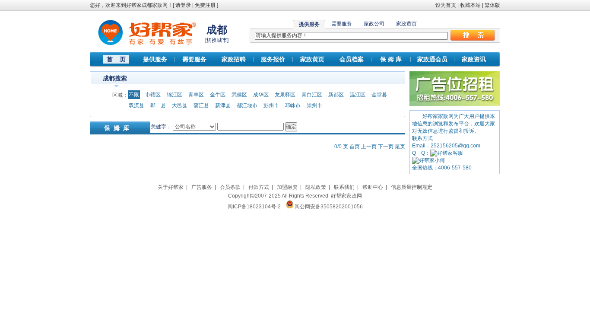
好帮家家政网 (346, 196)
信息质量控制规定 (411, 187)
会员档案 (351, 59)
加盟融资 (287, 187)
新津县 (223, 105)
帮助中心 (372, 187)
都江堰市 (247, 105)
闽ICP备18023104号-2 (254, 207)
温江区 (357, 95)
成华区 (261, 95)
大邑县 (179, 105)
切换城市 (216, 40)
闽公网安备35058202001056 (329, 207)
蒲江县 (201, 105)
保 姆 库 (391, 59)
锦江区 (174, 95)
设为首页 (445, 5)
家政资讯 (474, 59)
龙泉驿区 (285, 95)
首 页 (116, 59)
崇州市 (314, 105)
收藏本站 (470, 5)
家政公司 (374, 24)
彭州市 (271, 105)
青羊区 (196, 95)
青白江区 (311, 95)
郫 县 (158, 105)
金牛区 (217, 95)
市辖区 (153, 95)
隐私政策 (315, 187)
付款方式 (258, 187)
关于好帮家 (171, 187)
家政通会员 (432, 59)
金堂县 (379, 95)
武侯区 (239, 95)
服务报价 (273, 59)
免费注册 (205, 5)
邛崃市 (293, 105)
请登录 (183, 5)
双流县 (136, 105)
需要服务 (341, 24)
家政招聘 (234, 59)
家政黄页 (406, 24)
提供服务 (155, 59)
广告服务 (201, 187)
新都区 (336, 95)
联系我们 (344, 187)
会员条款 (230, 187)
